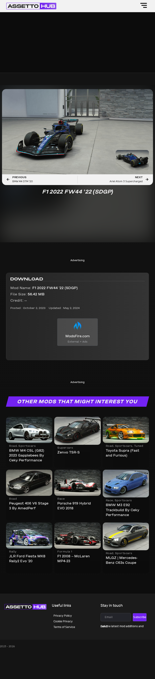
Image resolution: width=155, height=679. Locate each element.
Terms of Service (64, 627)
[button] (143, 6)
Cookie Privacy (63, 621)
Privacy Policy (62, 615)
